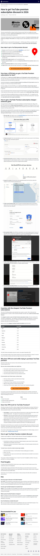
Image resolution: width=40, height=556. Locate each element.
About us (35, 537)
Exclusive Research (27, 536)
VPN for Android (3, 546)
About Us (2, 554)
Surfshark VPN (11, 538)
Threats (26, 548)
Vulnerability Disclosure (26, 554)
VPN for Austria (19, 544)
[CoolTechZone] (4, 1)
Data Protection (28, 540)
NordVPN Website (22, 115)
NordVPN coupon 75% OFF (13, 431)
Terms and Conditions (35, 544)
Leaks (26, 546)
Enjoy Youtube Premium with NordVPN (20, 388)
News (26, 538)
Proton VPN (11, 540)
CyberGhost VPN (12, 544)
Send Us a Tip (9, 554)
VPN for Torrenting (2, 542)
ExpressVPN (11, 542)
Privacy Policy (35, 541)
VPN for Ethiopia (20, 542)
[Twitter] (28, 551)
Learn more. (26, 4)
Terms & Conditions (19, 554)
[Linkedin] (36, 551)
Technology (27, 542)
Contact (5, 554)
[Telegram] (38, 551)
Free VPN (2, 537)
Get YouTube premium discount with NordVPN (20, 68)
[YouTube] (33, 551)
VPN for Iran (19, 540)
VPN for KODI (3, 548)
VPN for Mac (3, 544)
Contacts (35, 539)
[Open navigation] (38, 1)
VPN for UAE (19, 538)
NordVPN (21, 50)
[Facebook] (31, 551)
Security (26, 544)
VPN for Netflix (3, 539)
